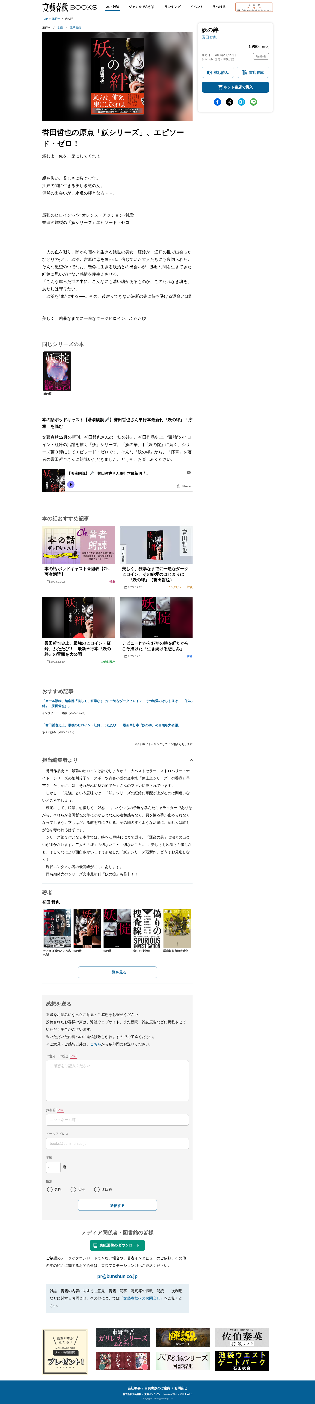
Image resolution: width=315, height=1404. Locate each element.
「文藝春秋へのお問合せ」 (142, 1298)
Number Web (170, 1394)
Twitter (229, 102)
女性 (81, 1189)
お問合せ (180, 1388)
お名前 (51, 1110)
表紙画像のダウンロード (119, 1245)
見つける (219, 7)
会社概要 (134, 1388)
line (253, 102)
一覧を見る (117, 972)
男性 (58, 1189)
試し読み (221, 72)
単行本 (56, 18)
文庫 (60, 27)
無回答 (106, 1189)
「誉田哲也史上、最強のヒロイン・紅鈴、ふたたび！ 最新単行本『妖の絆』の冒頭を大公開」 (111, 725)
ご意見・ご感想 (57, 1056)
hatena (241, 102)
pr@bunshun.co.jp (117, 1276)
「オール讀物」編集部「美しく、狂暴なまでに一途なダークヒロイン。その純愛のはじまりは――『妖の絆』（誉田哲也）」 (117, 703)
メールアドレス (57, 1134)
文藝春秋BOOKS (69, 7)
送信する (117, 1206)
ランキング (172, 7)
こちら (95, 1044)
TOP (45, 18)
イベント (196, 7)
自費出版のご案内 (157, 1388)
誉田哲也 (209, 37)
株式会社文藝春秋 (132, 1394)
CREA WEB (186, 1394)
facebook (217, 102)
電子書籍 (75, 27)
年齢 (49, 1157)
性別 (49, 1181)
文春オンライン (152, 1394)
